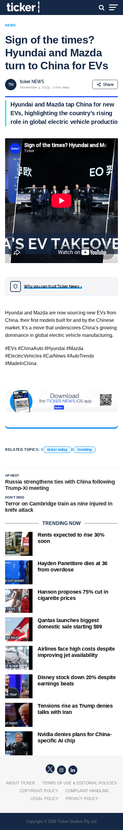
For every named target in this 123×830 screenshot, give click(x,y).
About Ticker (20, 783)
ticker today (57, 450)
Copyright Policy (39, 791)
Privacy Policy (82, 798)
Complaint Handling (87, 791)
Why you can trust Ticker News (53, 286)
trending (85, 450)
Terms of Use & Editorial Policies (79, 783)
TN (10, 84)
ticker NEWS (32, 81)
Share (108, 84)
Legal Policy (44, 798)
